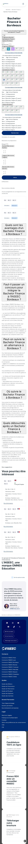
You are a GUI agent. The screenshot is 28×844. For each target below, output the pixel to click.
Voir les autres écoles (19, 577)
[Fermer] (10, 44)
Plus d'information (8, 503)
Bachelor (8, 9)
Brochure (7, 205)
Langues (4, 157)
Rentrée (4, 168)
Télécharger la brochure (11, 640)
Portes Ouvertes (9, 636)
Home (4, 9)
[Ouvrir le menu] (23, 4)
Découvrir (14, 205)
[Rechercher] (3, 43)
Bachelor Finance (16, 9)
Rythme (4, 148)
